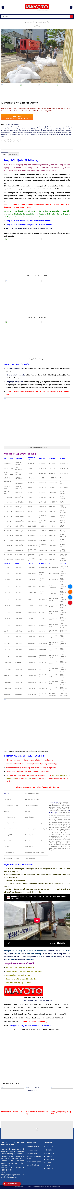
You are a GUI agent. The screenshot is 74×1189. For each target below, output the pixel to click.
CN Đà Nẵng (50, 1156)
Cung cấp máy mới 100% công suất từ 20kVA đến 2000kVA (28, 221)
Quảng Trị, (61, 957)
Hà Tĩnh (57, 129)
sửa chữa (35, 134)
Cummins (4, 129)
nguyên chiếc (7, 132)
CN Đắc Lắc (49, 1168)
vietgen (63, 134)
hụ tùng (13, 778)
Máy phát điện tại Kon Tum (11, 1112)
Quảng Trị (19, 134)
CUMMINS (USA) (32, 1153)
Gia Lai (48, 129)
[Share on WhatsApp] (3, 140)
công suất (64, 127)
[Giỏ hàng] (71, 7)
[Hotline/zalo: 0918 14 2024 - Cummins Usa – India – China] (37, 7)
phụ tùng (56, 132)
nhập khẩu (40, 132)
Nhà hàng (14, 132)
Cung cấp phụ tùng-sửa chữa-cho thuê (21, 979)
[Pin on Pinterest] (16, 140)
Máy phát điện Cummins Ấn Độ (37, 1113)
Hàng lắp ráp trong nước (15, 375)
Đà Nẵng (33, 129)
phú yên (61, 132)
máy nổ (35, 130)
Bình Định (41, 127)
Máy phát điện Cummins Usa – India (20, 967)
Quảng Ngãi (12, 134)
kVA (23, 130)
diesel (9, 129)
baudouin (24, 127)
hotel (69, 129)
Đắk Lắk (39, 129)
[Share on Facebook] (6, 140)
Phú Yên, (20, 957)
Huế (2, 130)
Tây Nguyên (8, 954)
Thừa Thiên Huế (46, 957)
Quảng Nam (4, 134)
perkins (51, 132)
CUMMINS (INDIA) (32, 1150)
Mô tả (4, 154)
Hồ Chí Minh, (51, 951)
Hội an (61, 129)
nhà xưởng (33, 132)
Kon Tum (18, 130)
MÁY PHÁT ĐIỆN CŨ (33, 1165)
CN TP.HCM (49, 1147)
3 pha (8, 127)
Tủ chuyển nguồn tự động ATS (61, 1113)
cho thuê (28, 778)
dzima (29, 129)
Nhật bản (45, 132)
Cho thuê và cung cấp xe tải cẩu (18, 983)
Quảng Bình (67, 132)
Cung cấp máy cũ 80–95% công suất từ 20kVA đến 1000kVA (29, 224)
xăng (2, 136)
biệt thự (36, 127)
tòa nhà (51, 134)
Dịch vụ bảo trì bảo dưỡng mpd (18, 975)
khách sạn (13, 130)
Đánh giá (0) (13, 154)
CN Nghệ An (50, 1160)
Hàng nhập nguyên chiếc (15, 368)
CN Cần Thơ (50, 1153)
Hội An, (44, 954)
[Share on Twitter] (9, 140)
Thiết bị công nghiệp (42, 22)
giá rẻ (52, 129)
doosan (14, 129)
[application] (37, 555)
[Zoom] (4, 80)
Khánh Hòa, (35, 957)
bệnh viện (30, 127)
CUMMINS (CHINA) (33, 1147)
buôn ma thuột (56, 127)
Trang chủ (28, 22)
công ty (69, 127)
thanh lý (40, 134)
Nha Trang (27, 132)
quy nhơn (25, 134)
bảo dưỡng (13, 127)
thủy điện (46, 134)
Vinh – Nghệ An (19, 959)
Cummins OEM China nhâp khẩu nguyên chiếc (24, 971)
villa (67, 134)
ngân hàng (64, 130)
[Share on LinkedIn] (19, 140)
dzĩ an (25, 129)
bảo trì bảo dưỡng (25, 217)
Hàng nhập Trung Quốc (14, 382)
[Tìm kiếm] (71, 16)
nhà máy (20, 132)
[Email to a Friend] (12, 140)
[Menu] (3, 7)
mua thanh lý (57, 130)
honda (65, 129)
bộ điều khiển (48, 127)
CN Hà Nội (49, 1150)
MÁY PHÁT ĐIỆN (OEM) (34, 1162)
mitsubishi (50, 130)
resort (30, 134)
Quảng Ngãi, (61, 954)
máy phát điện (42, 130)
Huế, (55, 957)
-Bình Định (12, 957)
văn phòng (57, 134)
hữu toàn (6, 130)
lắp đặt (26, 130)
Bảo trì (19, 127)
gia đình (43, 129)
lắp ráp (31, 130)
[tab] (4, 154)
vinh (70, 134)
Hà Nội (58, 951)
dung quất (20, 129)
